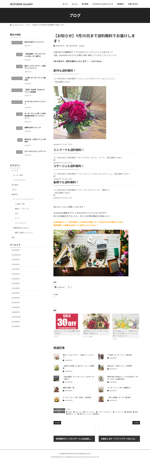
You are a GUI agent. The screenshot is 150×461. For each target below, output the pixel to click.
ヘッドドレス (119, 412)
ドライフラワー (90, 412)
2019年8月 (16, 326)
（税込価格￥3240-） (62, 82)
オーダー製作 (18, 175)
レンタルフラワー (19, 180)
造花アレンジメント (86, 414)
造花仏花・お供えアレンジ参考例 (119, 366)
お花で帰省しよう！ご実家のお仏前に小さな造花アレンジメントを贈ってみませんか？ (125, 333)
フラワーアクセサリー (105, 412)
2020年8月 (16, 298)
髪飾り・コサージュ (22, 209)
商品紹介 (15, 194)
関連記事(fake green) (21, 228)
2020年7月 (16, 303)
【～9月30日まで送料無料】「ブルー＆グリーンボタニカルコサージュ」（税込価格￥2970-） (92, 174)
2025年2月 (16, 250)
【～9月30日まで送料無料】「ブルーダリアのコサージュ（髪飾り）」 (82, 190)
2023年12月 (16, 255)
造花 (136, 412)
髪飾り (97, 414)
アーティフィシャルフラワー (23, 199)
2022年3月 (16, 260)
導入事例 (15, 185)
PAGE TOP (144, 445)
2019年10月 (16, 317)
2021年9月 (16, 264)
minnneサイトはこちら (62, 144)
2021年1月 (16, 293)
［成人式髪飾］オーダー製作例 (118, 397)
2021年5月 (16, 279)
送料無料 (129, 412)
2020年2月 (16, 307)
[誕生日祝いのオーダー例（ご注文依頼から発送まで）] (96, 321)
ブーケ (17, 218)
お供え (70, 412)
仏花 (16, 213)
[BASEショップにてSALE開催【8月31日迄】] (67, 321)
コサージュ (78, 412)
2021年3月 (16, 283)
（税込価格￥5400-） (62, 193)
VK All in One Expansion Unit (90, 457)
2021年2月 (16, 288)
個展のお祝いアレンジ (32, 127)
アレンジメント (20, 223)
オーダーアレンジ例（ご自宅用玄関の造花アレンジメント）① (35, 115)
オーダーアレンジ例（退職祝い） (119, 388)
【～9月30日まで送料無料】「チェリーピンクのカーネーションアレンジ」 (84, 78)
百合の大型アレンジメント (34, 42)
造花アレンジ (72, 414)
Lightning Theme (74, 457)
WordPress (62, 457)
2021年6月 (16, 274)
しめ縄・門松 (20, 204)
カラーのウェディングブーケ (35, 151)
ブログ (68, 409)
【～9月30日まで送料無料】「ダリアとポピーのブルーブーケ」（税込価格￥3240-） (88, 157)
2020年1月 (16, 312)
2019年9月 (16, 322)
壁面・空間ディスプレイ (24, 233)
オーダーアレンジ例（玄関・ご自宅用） (77, 397)
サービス (15, 171)
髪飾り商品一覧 (68, 388)
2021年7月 (16, 269)
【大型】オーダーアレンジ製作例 (119, 355)
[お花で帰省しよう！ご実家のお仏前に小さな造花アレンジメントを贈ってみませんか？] (125, 321)
